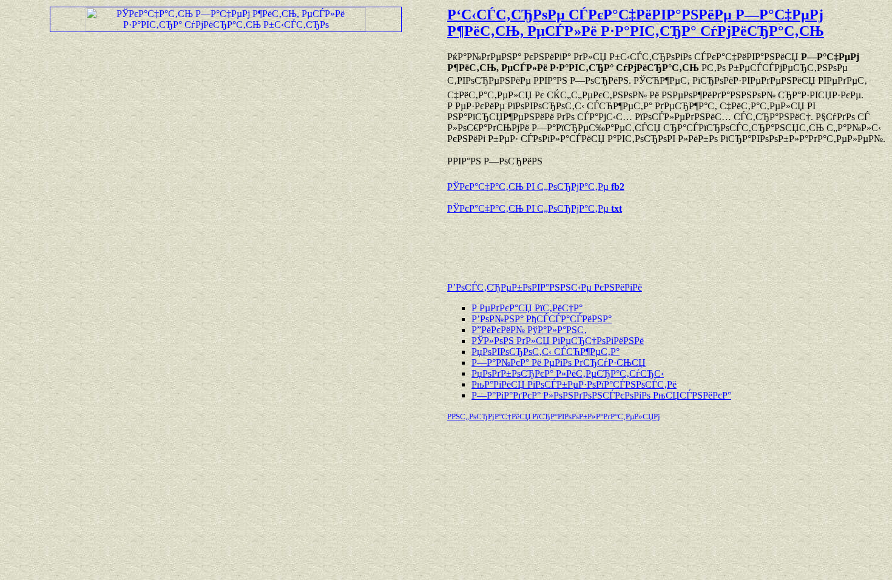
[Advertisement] (589, 242)
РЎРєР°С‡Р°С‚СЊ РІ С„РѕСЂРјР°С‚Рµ (535, 186)
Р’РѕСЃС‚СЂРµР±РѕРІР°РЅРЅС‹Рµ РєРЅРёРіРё (544, 287)
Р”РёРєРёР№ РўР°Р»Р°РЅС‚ (529, 330)
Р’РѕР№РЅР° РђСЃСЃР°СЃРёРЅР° (541, 319)
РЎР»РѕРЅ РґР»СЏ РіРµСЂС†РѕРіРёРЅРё (557, 341)
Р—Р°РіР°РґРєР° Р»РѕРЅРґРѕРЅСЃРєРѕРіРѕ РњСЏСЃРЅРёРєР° (601, 395)
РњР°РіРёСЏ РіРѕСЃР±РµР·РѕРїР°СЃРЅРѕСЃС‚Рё (574, 384)
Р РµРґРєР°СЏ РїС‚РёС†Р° (527, 308)
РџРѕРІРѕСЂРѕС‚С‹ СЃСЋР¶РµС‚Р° (545, 351)
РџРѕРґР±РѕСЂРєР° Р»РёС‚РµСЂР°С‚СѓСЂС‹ (567, 373)
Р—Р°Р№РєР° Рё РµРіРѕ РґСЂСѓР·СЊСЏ (558, 362)
